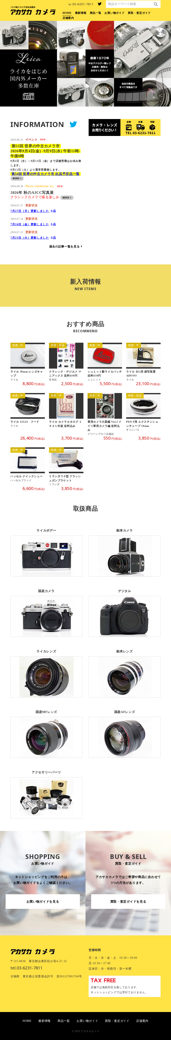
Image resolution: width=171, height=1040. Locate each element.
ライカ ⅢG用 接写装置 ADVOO (143, 362)
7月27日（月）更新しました (30, 211)
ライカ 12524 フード (27, 414)
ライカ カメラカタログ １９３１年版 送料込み (66, 414)
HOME (67, 12)
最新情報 (81, 12)
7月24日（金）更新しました (29, 224)
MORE (16, 178)
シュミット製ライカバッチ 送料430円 (105, 362)
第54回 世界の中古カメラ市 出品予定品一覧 (45, 174)
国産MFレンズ (46, 731)
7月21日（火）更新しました (29, 237)
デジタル (125, 610)
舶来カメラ (125, 549)
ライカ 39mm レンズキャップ (27, 362)
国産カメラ (46, 610)
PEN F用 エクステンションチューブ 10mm (143, 414)
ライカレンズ (46, 670)
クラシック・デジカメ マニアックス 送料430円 (66, 362)
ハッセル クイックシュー (27, 466)
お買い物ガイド (114, 12)
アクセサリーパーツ (46, 791)
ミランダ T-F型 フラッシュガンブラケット (66, 466)
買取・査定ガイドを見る (128, 901)
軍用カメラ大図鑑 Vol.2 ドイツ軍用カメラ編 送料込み (105, 414)
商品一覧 (95, 12)
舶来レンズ (125, 670)
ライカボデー (46, 549)
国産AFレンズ (125, 731)
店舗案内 (68, 17)
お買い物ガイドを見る (42, 901)
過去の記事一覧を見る (65, 246)
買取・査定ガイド (139, 12)
